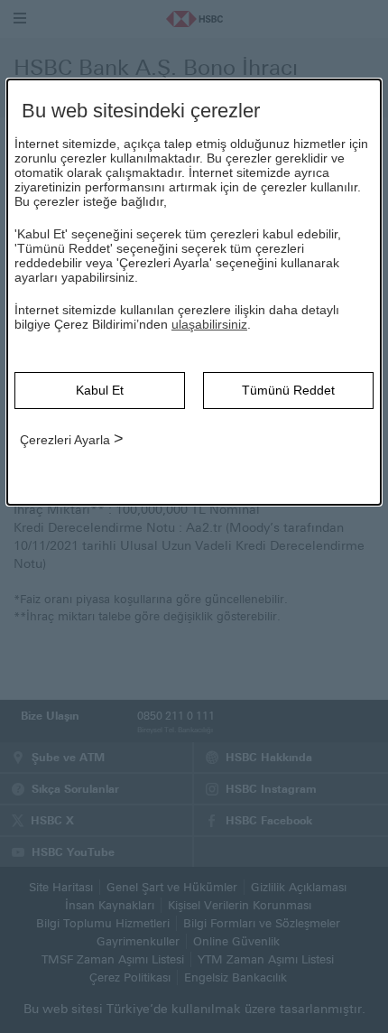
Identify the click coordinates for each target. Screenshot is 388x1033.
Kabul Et (100, 390)
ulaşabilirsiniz (209, 324)
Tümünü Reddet (288, 390)
